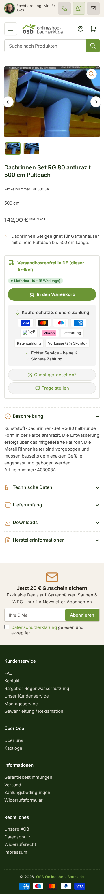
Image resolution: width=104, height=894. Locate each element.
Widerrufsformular (23, 800)
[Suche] (93, 46)
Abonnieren (82, 615)
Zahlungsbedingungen (27, 792)
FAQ (8, 673)
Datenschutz (17, 837)
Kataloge (13, 748)
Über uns (13, 740)
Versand (12, 784)
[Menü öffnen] (10, 28)
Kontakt (12, 680)
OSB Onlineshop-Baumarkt (60, 876)
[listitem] (64, 8)
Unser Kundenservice (26, 696)
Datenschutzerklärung (34, 627)
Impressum (15, 852)
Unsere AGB (16, 829)
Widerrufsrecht (20, 844)
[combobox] (52, 45)
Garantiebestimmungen (28, 777)
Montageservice (21, 703)
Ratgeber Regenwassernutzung (36, 688)
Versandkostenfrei (36, 263)
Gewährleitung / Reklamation (33, 711)
